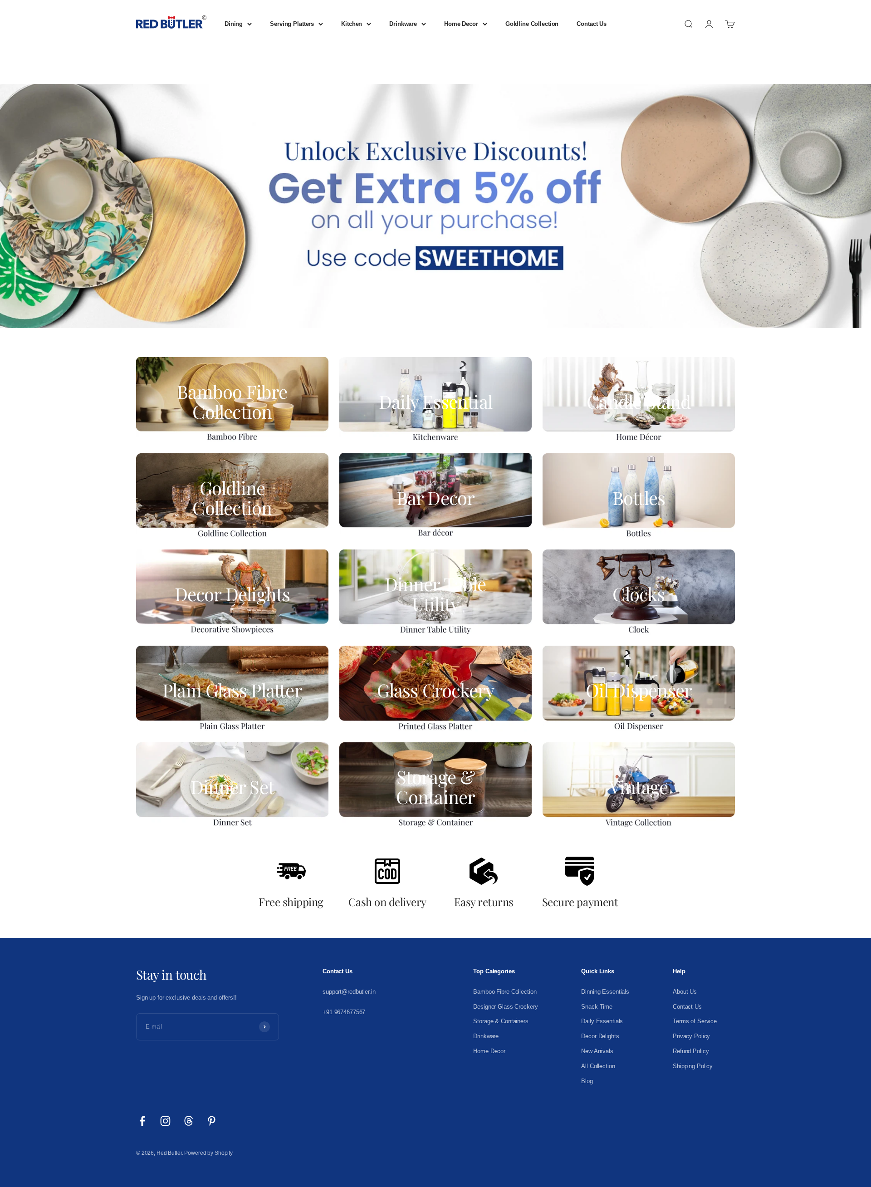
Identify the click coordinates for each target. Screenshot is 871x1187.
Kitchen (351, 23)
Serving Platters (292, 23)
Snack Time (596, 1006)
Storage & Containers (500, 1021)
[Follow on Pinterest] (212, 1121)
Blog (586, 1081)
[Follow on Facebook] (142, 1121)
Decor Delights (600, 1036)
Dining (234, 23)
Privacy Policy (691, 1036)
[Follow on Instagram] (165, 1121)
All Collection (598, 1066)
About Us (685, 991)
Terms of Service (695, 1021)
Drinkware (403, 23)
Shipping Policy (693, 1066)
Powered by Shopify (208, 1153)
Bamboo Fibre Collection (504, 991)
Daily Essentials (602, 1021)
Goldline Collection (532, 23)
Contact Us (592, 23)
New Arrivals (597, 1051)
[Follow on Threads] (188, 1121)
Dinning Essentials (605, 991)
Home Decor (461, 23)
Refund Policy (691, 1051)
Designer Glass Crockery (505, 1006)
